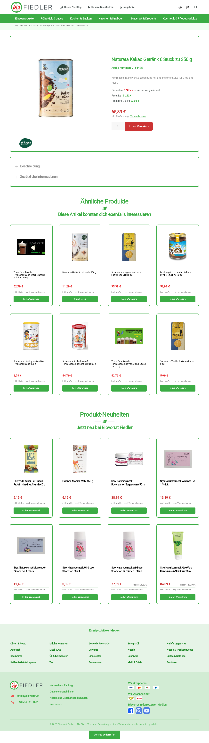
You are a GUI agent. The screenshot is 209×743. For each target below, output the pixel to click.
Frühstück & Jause (51, 18)
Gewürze (93, 649)
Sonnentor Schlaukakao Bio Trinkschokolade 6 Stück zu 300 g (79, 362)
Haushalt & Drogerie (143, 18)
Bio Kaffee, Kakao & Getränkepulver (55, 25)
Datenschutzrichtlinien (62, 691)
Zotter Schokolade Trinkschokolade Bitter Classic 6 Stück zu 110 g (30, 275)
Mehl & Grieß (135, 662)
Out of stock (80, 299)
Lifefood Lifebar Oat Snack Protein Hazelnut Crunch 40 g (29, 483)
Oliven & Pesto (18, 643)
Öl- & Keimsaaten (58, 656)
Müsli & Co (55, 649)
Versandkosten (138, 116)
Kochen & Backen (81, 18)
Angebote (129, 7)
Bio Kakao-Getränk (80, 25)
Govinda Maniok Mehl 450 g (77, 481)
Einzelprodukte (24, 18)
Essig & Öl (133, 643)
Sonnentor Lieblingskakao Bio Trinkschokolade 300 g (29, 362)
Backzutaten (95, 662)
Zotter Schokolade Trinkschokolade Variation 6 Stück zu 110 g (128, 364)
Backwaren (16, 656)
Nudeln (131, 649)
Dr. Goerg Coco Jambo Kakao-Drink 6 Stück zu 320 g (175, 273)
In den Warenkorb (139, 126)
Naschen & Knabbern (111, 18)
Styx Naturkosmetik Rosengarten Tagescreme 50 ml (128, 483)
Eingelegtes (95, 656)
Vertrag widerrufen (104, 734)
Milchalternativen (58, 643)
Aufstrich (15, 649)
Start (17, 25)
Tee (51, 662)
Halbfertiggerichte (176, 643)
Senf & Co (133, 656)
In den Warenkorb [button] (31, 299)
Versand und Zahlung (61, 685)
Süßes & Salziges (176, 656)
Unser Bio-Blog (73, 7)
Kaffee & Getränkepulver (23, 662)
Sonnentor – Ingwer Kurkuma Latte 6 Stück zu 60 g (126, 273)
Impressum (56, 704)
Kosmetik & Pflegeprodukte (180, 18)
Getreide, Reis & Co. (99, 643)
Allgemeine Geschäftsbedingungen (69, 697)
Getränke (172, 662)
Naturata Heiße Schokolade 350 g (79, 272)
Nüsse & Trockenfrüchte (180, 649)
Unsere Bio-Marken (102, 7)
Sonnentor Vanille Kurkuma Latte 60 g (177, 362)
